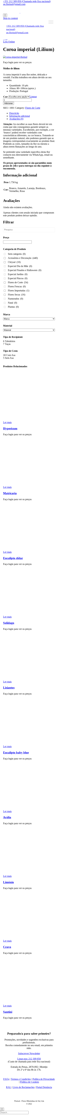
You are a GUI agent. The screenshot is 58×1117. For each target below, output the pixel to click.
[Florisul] (20, 12)
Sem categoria (17, 254)
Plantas (13, 306)
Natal (12, 302)
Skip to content (10, 18)
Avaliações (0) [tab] (16, 118)
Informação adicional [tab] (19, 116)
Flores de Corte (32, 108)
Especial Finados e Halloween (24, 270)
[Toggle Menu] (50, 21)
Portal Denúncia (44, 1087)
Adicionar (8, 103)
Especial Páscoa (17, 278)
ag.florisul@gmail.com (14, 4)
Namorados (15, 298)
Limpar (33, 96)
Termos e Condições (21, 1079)
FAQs (6, 1079)
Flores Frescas (17, 286)
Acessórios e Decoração (23, 258)
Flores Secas (16, 294)
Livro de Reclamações (23, 1087)
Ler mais (7, 422)
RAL (8, 1087)
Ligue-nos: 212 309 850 (29, 1058)
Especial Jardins (17, 274)
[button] (9, 41)
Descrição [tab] (14, 113)
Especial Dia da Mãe (20, 266)
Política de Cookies (29, 1082)
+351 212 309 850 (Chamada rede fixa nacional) (27, 1)
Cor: (5, 96)
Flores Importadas (18, 290)
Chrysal (14, 262)
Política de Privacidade (43, 1079)
